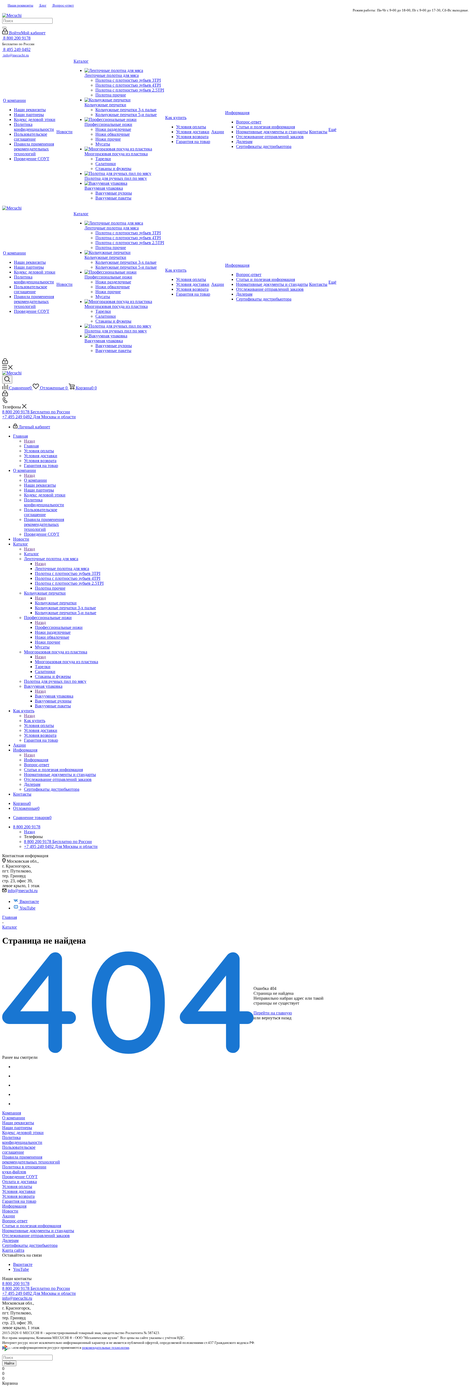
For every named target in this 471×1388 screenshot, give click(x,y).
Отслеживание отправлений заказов (36, 1235)
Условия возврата (18, 1196)
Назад (29, 441)
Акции (8, 1216)
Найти (9, 1363)
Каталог (31, 553)
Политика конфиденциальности (22, 1140)
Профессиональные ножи (59, 627)
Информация (36, 759)
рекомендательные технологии (105, 1347)
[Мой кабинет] (5, 362)
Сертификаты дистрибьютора (30, 1245)
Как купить (34, 720)
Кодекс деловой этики (23, 1132)
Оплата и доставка (19, 1181)
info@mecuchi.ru (23, 890)
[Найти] (4, 27)
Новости (10, 1211)
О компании (35, 480)
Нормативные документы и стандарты (38, 1230)
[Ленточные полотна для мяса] (124, 70)
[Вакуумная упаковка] (124, 183)
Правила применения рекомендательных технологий (31, 1159)
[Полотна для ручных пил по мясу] (124, 173)
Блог (42, 5)
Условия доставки (18, 1191)
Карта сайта (13, 1250)
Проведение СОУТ (20, 1176)
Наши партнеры (17, 1127)
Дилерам (10, 1240)
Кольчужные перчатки (56, 603)
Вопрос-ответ (63, 5)
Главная (31, 446)
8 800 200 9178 (15, 1283)
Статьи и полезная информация (31, 1225)
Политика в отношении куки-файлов (24, 1169)
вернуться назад (276, 1018)
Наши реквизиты (20, 5)
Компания (11, 1113)
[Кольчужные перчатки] (124, 100)
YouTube (27, 908)
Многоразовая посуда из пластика (66, 661)
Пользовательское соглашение (18, 1149)
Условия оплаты (17, 1186)
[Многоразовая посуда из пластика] (124, 149)
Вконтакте (29, 901)
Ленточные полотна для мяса (62, 568)
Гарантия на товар (19, 1201)
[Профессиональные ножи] (124, 119)
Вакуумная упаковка (54, 696)
